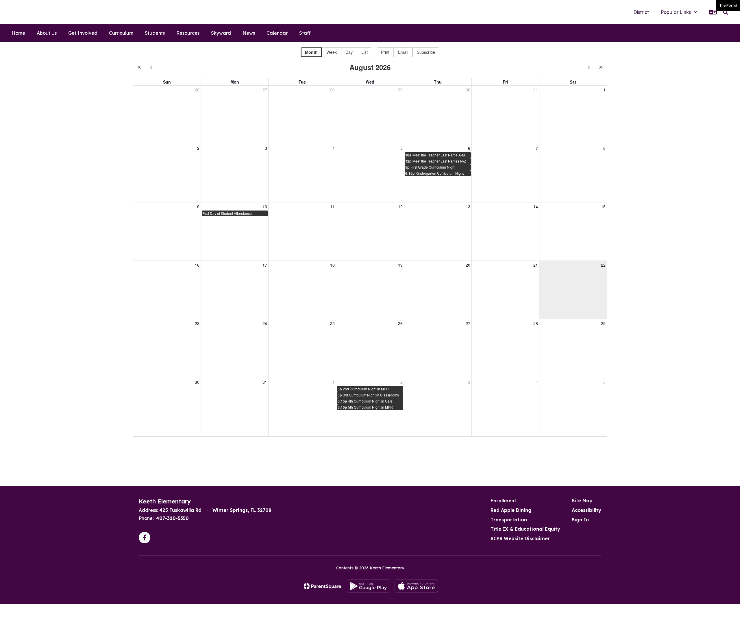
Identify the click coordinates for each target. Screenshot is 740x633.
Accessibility (586, 510)
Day (349, 52)
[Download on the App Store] (416, 586)
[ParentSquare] (322, 586)
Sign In (580, 520)
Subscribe (426, 52)
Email (403, 52)
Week (331, 52)
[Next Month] (589, 67)
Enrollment (503, 500)
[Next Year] (601, 67)
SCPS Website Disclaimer (520, 538)
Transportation (509, 520)
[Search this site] (725, 12)
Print (385, 52)
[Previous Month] (151, 67)
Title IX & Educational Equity (525, 529)
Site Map (582, 500)
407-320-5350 (172, 518)
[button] (679, 12)
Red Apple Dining (511, 510)
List (364, 52)
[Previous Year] (139, 67)
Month (311, 52)
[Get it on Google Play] (368, 586)
